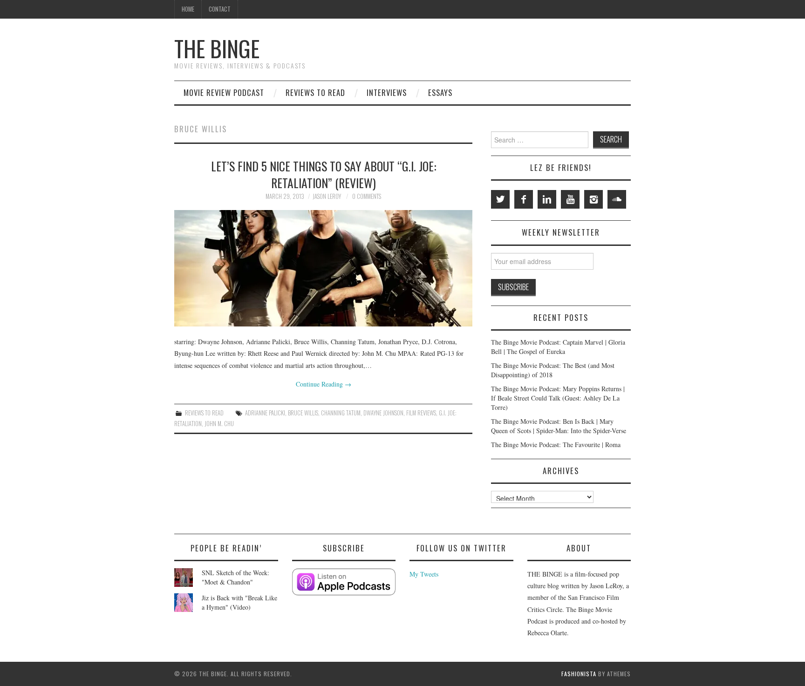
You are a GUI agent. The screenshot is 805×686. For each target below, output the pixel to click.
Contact (220, 9)
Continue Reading (323, 384)
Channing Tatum (341, 412)
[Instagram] (593, 199)
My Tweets (423, 574)
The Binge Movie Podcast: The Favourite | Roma (556, 444)
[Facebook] (523, 199)
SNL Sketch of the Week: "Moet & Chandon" (235, 577)
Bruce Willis (303, 412)
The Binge (216, 48)
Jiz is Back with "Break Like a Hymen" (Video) (239, 602)
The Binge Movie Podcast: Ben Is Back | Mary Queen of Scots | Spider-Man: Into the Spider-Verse (558, 426)
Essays (440, 92)
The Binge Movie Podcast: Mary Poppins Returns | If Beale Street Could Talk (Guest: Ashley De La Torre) (558, 398)
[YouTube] (570, 199)
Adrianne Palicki (265, 412)
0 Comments (366, 196)
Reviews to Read (315, 92)
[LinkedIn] (547, 199)
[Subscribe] (344, 582)
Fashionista (578, 673)
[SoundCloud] (616, 199)
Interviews (387, 92)
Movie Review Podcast (224, 92)
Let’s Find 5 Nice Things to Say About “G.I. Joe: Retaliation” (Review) (323, 174)
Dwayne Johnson (383, 412)
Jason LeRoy (327, 196)
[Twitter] (500, 199)
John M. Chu (219, 423)
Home (188, 9)
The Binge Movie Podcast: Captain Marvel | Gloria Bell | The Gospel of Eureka (558, 347)
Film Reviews (421, 412)
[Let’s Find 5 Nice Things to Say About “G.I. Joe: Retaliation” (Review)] (323, 268)
